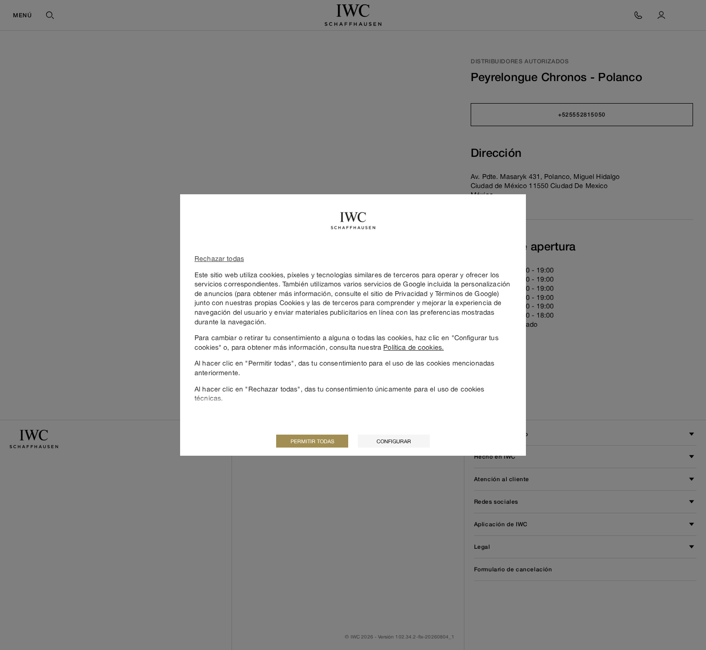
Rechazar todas (219, 258)
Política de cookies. (413, 347)
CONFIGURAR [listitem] (394, 441)
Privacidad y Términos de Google (446, 293)
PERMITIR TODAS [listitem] (312, 441)
